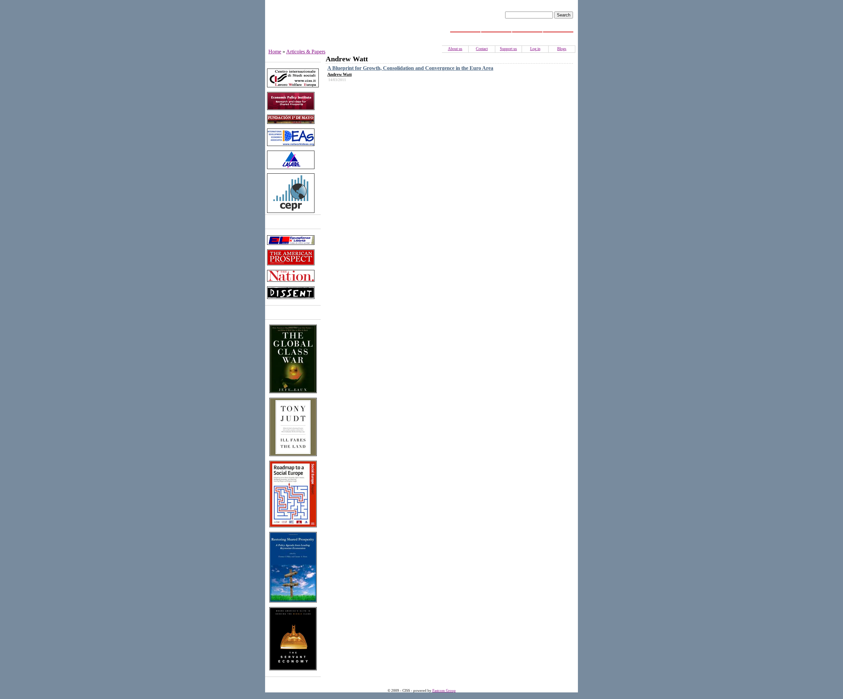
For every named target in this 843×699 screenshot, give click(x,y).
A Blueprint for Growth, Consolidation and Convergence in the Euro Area (410, 68)
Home (465, 35)
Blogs (561, 48)
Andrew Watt (339, 74)
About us (455, 48)
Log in (535, 48)
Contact (482, 48)
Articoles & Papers (305, 51)
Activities (527, 35)
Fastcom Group (444, 690)
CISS (496, 35)
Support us (508, 48)
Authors (558, 35)
